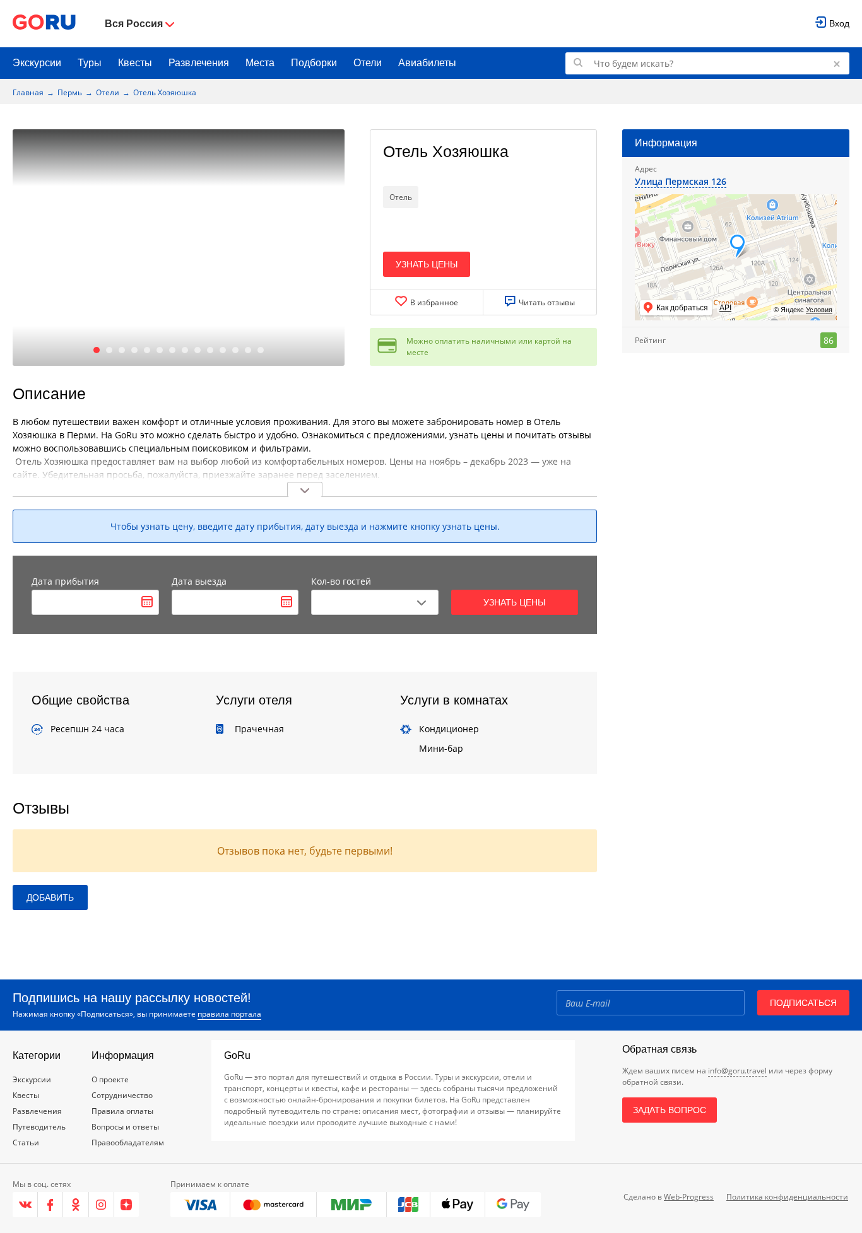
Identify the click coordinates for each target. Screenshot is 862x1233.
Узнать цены (427, 264)
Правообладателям (128, 1142)
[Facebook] (50, 1204)
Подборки (314, 62)
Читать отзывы (547, 302)
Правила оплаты (122, 1111)
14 (260, 350)
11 (223, 350)
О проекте (110, 1079)
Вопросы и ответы (125, 1126)
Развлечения (198, 62)
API (725, 307)
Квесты (135, 62)
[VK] (25, 1204)
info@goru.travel (737, 1070)
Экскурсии (37, 62)
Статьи (26, 1142)
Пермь (69, 92)
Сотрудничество (122, 1095)
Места (260, 62)
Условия (819, 309)
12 (235, 350)
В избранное (434, 302)
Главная (28, 92)
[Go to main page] (44, 24)
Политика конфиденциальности (787, 1196)
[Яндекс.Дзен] (126, 1204)
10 (210, 350)
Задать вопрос (669, 1110)
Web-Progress (689, 1196)
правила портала (229, 1013)
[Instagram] (101, 1204)
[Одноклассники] (75, 1204)
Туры (90, 62)
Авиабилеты (427, 62)
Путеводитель (39, 1126)
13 (248, 350)
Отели (367, 62)
